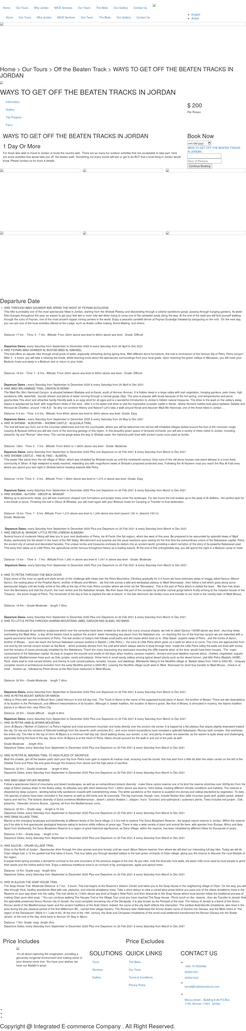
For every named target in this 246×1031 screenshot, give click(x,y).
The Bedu (102, 8)
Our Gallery (121, 8)
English (195, 14)
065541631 (192, 972)
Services (97, 969)
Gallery (10, 109)
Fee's (9, 125)
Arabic (195, 18)
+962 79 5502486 (195, 966)
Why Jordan (41, 8)
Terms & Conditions (141, 977)
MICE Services (63, 8)
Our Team (84, 8)
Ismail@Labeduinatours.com (202, 986)
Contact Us (140, 8)
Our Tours (22, 8)
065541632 (192, 978)
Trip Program (14, 117)
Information (13, 102)
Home (6, 8)
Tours (95, 962)
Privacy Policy (137, 985)
